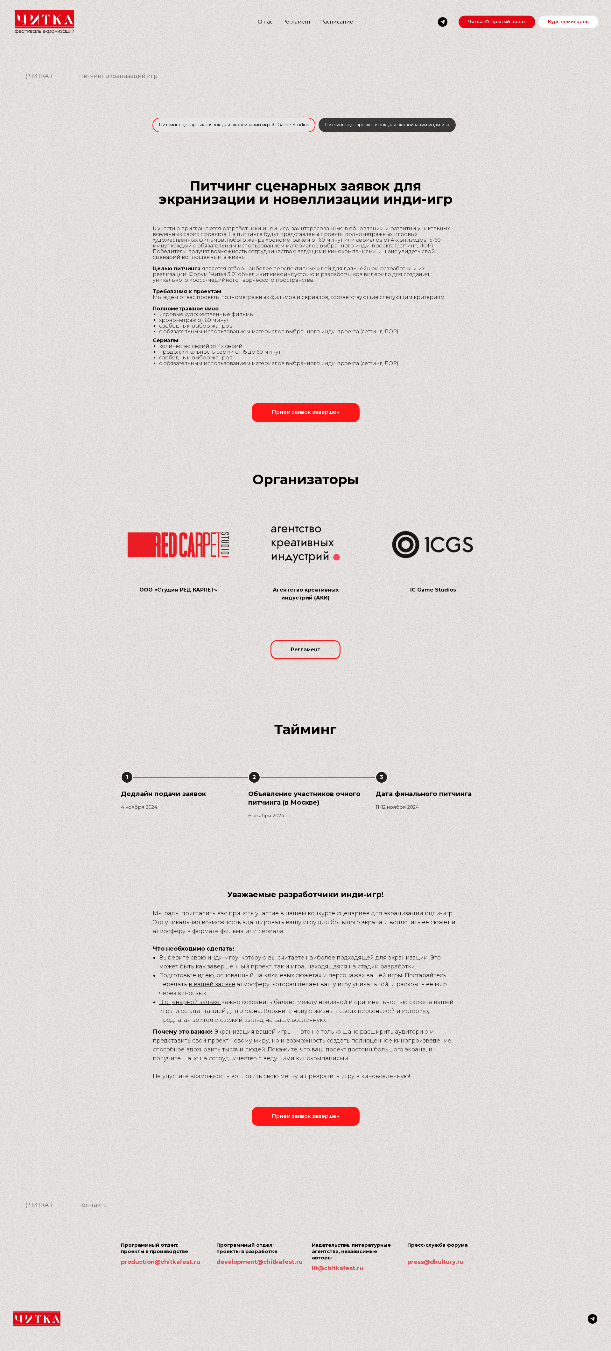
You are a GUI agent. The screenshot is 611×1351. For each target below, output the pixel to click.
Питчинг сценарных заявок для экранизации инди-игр (387, 125)
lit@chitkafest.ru (337, 1268)
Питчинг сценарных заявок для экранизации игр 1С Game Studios (234, 125)
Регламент (296, 22)
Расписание (336, 22)
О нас (265, 22)
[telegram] (442, 22)
